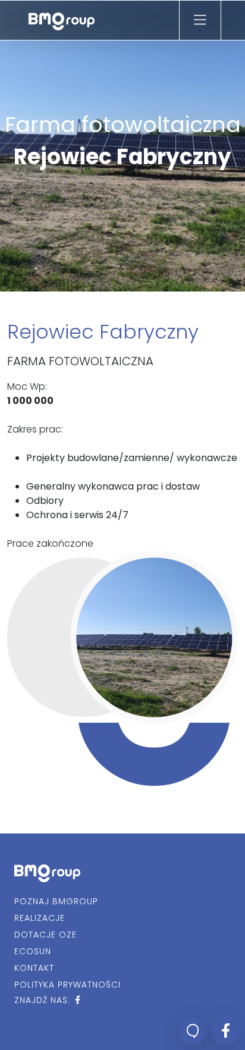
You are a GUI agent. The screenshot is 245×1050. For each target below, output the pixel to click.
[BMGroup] (62, 20)
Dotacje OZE (45, 935)
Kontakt (34, 968)
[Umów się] (192, 1031)
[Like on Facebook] (226, 1031)
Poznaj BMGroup (56, 901)
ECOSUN (32, 951)
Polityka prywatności (67, 985)
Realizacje (39, 918)
